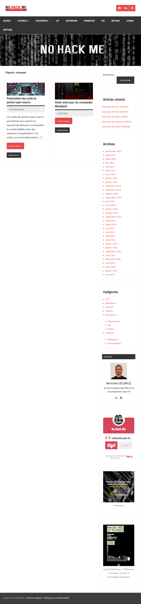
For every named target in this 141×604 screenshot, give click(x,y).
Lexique (130, 20)
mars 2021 (110, 255)
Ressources (42, 20)
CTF (57, 20)
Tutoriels (22, 20)
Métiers (115, 20)
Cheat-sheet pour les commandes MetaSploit (74, 104)
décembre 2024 (113, 185)
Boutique (7, 29)
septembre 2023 (113, 216)
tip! (111, 445)
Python (111, 328)
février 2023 (111, 243)
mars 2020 (110, 266)
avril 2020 (110, 262)
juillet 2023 (110, 224)
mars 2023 (110, 239)
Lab (109, 325)
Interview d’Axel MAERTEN (115, 111)
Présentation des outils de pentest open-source (21, 100)
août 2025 (110, 155)
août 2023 (110, 220)
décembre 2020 (113, 259)
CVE (103, 20)
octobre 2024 (111, 193)
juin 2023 (109, 228)
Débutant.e (14, 155)
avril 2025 (110, 170)
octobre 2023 (111, 212)
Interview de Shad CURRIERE (116, 126)
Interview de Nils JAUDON (115, 106)
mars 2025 (110, 174)
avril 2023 (110, 235)
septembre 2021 (113, 251)
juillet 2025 (110, 158)
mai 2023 (109, 232)
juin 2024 (109, 201)
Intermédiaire (114, 343)
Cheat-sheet (62, 130)
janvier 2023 (111, 247)
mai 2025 (109, 166)
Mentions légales (34, 597)
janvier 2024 (111, 208)
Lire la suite (14, 145)
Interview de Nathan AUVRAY (116, 121)
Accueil (7, 20)
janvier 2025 (111, 182)
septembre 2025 (113, 151)
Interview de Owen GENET (115, 116)
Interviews (71, 20)
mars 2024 (110, 205)
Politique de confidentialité (56, 597)
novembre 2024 (113, 189)
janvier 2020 (111, 270)
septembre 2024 (113, 197)
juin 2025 (109, 162)
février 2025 (111, 178)
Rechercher (108, 74)
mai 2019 (109, 274)
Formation (89, 20)
